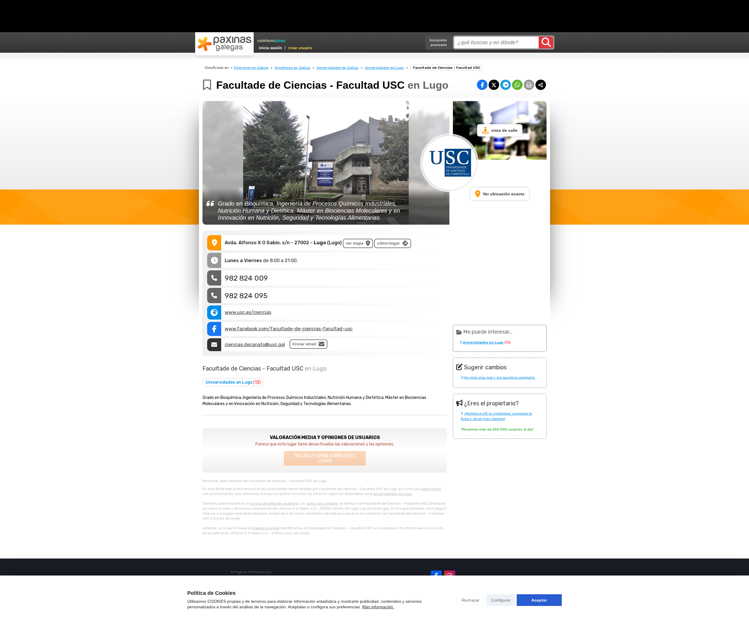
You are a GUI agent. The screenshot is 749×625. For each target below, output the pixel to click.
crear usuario (300, 48)
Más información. (378, 606)
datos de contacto (322, 503)
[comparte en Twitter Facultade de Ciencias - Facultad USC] (494, 85)
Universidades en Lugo (384, 68)
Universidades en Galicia (337, 68)
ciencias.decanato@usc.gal (255, 344)
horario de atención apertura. (274, 503)
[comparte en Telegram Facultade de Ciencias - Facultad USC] (505, 85)
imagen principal (265, 528)
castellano (265, 41)
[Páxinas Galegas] (224, 43)
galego (280, 41)
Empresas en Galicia (251, 68)
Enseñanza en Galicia (292, 68)
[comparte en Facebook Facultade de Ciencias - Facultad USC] (482, 85)
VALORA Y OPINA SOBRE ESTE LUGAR (325, 458)
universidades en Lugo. (393, 494)
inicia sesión (270, 48)
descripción (431, 489)
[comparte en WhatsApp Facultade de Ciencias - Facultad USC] (517, 85)
